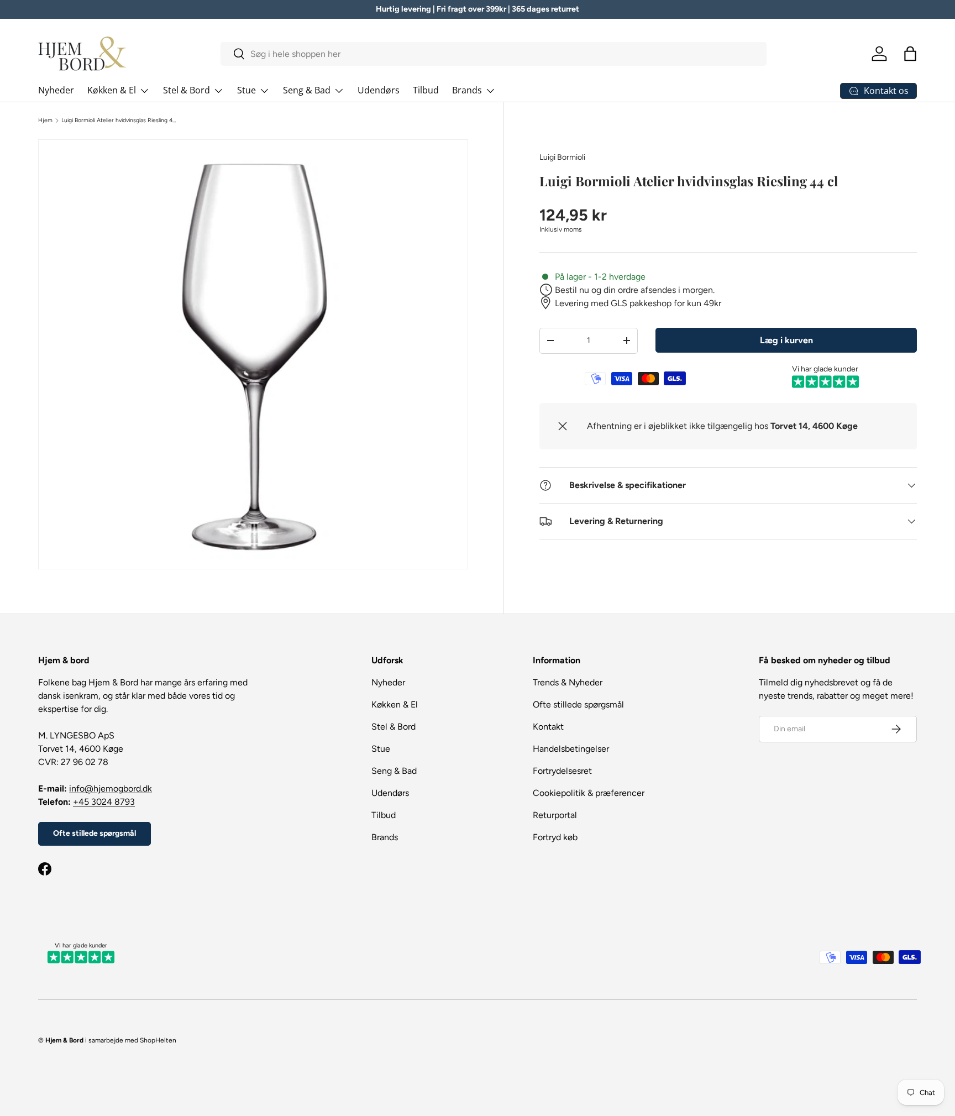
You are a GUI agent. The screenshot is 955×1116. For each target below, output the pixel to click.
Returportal (555, 815)
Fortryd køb (555, 837)
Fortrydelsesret (562, 771)
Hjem (45, 120)
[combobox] (494, 54)
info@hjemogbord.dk (110, 788)
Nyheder (56, 90)
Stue (246, 90)
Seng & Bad (306, 90)
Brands (467, 90)
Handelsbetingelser (571, 748)
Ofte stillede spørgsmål (94, 833)
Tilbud (426, 90)
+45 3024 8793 (104, 802)
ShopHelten (158, 1040)
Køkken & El (111, 90)
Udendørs (379, 90)
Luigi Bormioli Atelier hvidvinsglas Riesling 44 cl (118, 120)
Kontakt (548, 726)
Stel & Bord (186, 90)
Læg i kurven (786, 339)
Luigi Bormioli (562, 157)
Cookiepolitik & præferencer (588, 793)
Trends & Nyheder (567, 682)
